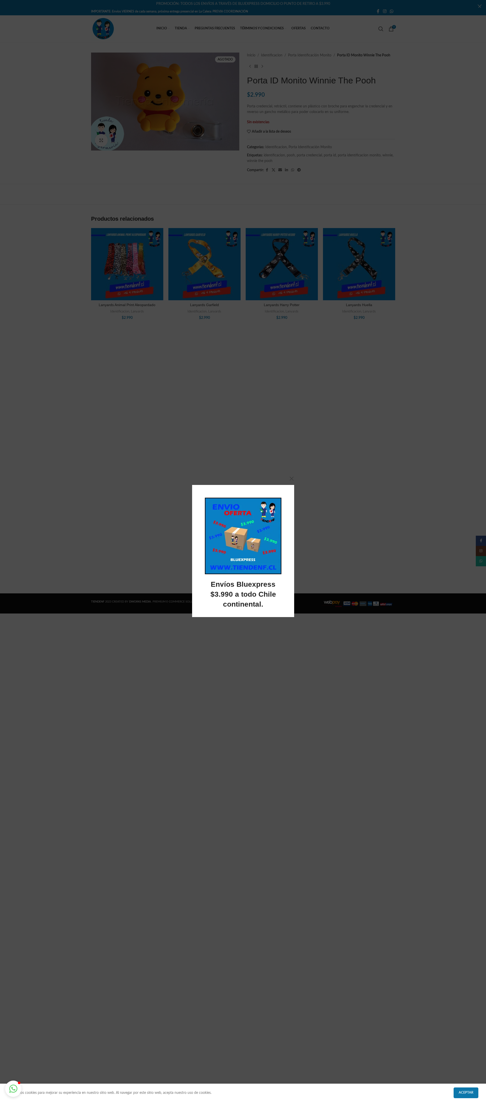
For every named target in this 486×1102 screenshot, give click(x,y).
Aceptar (466, 1092)
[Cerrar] (291, 478)
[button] (13, 1089)
